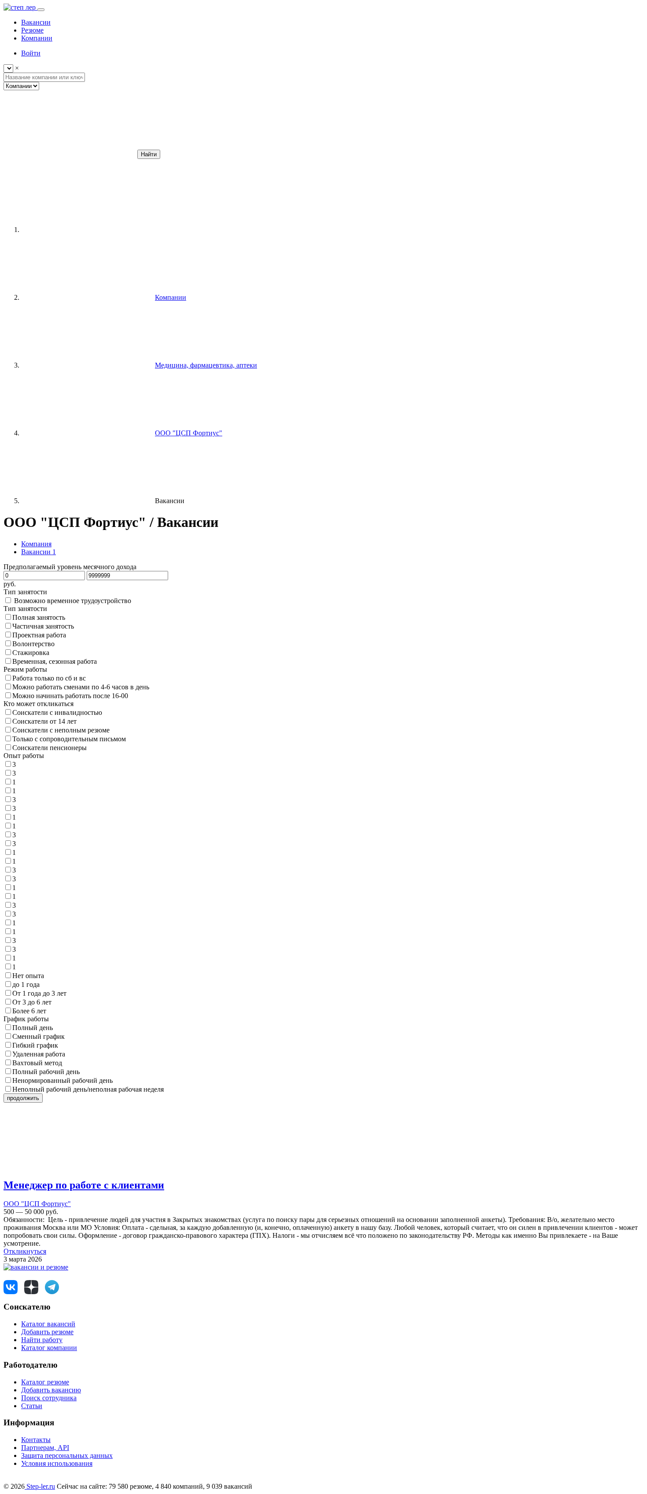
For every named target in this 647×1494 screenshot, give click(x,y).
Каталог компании (49, 1347)
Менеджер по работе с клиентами (84, 1185)
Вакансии (38, 552)
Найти (149, 154)
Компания (36, 544)
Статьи (31, 1405)
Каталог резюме (45, 1382)
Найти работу (41, 1339)
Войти (30, 53)
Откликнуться (25, 1251)
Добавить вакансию (51, 1390)
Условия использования (56, 1463)
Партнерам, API (45, 1447)
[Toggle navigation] (40, 9)
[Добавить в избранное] (70, 1166)
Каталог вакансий (48, 1324)
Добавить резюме (47, 1332)
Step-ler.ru (40, 1486)
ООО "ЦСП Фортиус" (37, 1203)
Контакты (36, 1439)
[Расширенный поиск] (70, 154)
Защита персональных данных (67, 1455)
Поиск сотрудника (49, 1398)
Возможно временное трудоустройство (72, 600)
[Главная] (87, 229)
